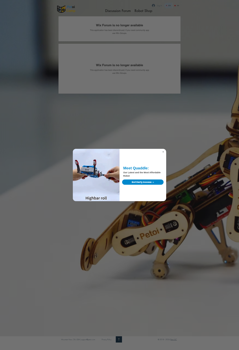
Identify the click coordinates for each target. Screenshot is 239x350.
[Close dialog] (163, 152)
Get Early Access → (143, 182)
